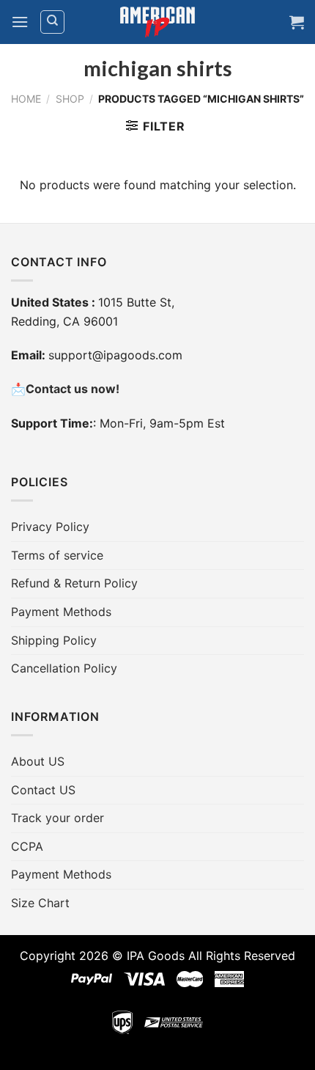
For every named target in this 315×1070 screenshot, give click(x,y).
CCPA (27, 846)
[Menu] (20, 22)
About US (37, 761)
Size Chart (40, 902)
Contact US (43, 790)
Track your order (57, 817)
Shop (70, 98)
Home (26, 98)
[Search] (52, 22)
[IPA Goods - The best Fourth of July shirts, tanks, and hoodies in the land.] (157, 22)
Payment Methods (61, 611)
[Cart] (296, 22)
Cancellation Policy (64, 668)
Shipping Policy (54, 640)
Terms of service (57, 555)
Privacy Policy (50, 526)
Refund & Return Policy (74, 583)
